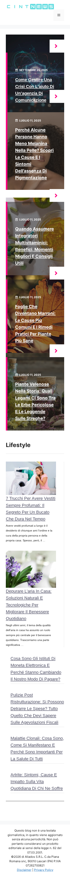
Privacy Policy (43, 870)
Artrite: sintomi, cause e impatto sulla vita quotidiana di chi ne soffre (36, 781)
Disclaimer (24, 870)
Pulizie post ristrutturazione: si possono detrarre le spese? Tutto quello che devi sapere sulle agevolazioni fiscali (37, 709)
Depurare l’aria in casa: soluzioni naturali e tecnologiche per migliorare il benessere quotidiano (29, 605)
